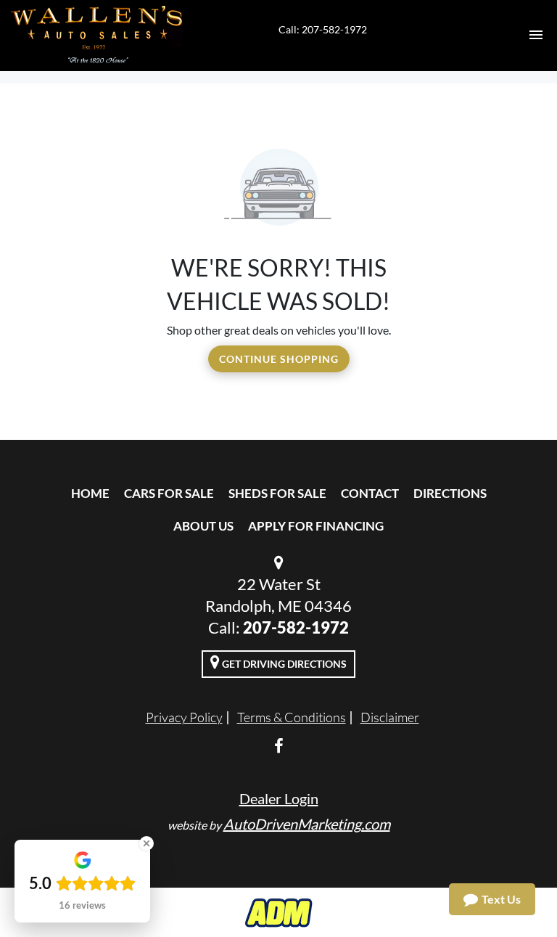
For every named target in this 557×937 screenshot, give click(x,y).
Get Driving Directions (283, 664)
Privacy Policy (184, 717)
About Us (203, 525)
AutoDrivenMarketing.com (306, 823)
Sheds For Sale (277, 493)
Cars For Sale (169, 493)
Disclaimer (389, 717)
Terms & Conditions (291, 717)
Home (90, 493)
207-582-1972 (296, 627)
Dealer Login (278, 798)
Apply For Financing (316, 525)
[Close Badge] (146, 843)
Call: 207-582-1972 (322, 29)
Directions (450, 493)
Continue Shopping (279, 359)
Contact (370, 493)
